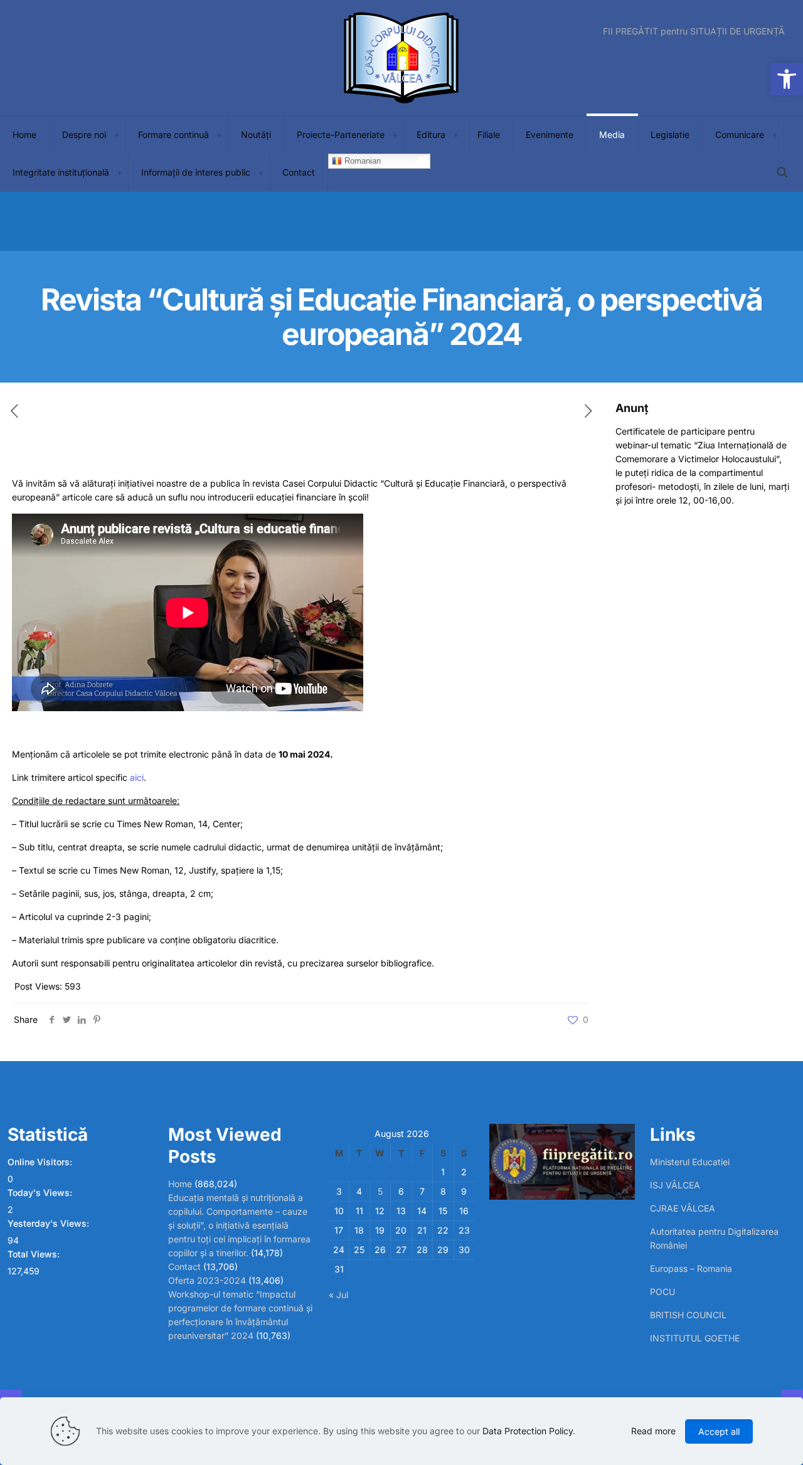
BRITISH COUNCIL (688, 1314)
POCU (662, 1291)
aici (137, 777)
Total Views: (35, 1254)
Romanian (361, 161)
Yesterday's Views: (50, 1223)
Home (180, 1183)
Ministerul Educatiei (690, 1161)
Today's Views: (41, 1192)
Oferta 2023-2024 (207, 1280)
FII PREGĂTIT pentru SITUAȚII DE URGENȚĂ (694, 31)
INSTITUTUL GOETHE (695, 1338)
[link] (116, 135)
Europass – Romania (691, 1268)
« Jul (338, 1294)
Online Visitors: (41, 1161)
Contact (184, 1266)
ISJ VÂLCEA (675, 1185)
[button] (786, 79)
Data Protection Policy (527, 1430)
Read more (653, 1430)
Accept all (719, 1431)
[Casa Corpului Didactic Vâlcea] (401, 57)
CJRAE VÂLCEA (682, 1208)
